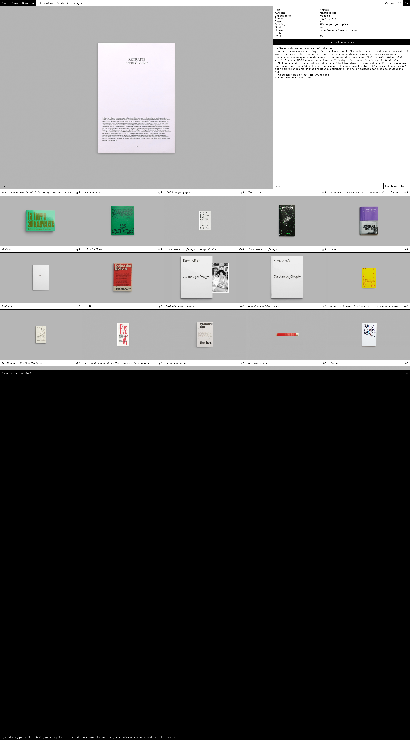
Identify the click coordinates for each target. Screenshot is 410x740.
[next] (227, 97)
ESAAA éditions (319, 74)
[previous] (45, 97)
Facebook (391, 186)
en (406, 3)
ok (406, 373)
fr (400, 3)
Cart (390, 3)
